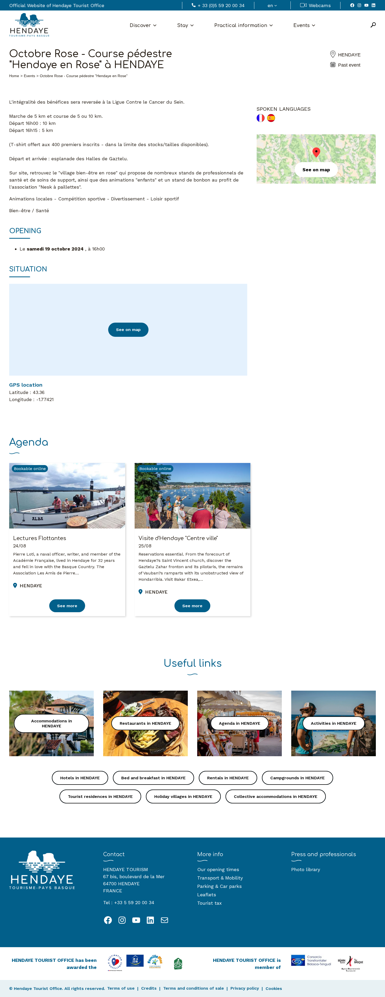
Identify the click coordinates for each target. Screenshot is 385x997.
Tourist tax (209, 903)
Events (301, 25)
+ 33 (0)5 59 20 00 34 (221, 5)
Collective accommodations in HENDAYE (275, 796)
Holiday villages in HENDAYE (183, 796)
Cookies (274, 988)
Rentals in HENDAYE (228, 777)
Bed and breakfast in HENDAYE (153, 777)
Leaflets (206, 894)
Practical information (240, 25)
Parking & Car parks (219, 886)
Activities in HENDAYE (333, 723)
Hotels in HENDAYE (80, 777)
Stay (182, 25)
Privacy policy (244, 988)
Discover (140, 25)
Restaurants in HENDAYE (145, 723)
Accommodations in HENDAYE (51, 723)
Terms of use (121, 988)
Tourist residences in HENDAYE (100, 796)
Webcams (320, 5)
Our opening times (218, 869)
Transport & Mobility (220, 878)
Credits (149, 988)
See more (67, 605)
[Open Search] (373, 25)
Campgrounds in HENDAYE (297, 777)
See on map (128, 329)
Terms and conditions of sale (193, 988)
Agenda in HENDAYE (239, 723)
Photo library (305, 869)
